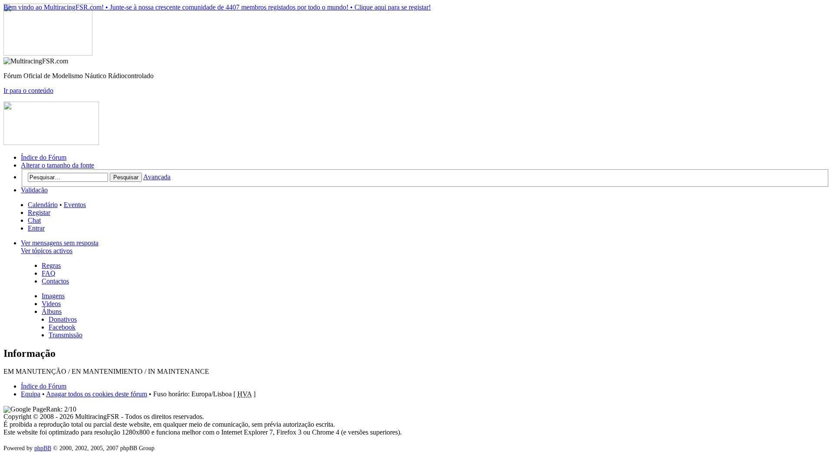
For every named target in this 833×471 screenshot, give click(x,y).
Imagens (53, 296)
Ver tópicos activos (46, 250)
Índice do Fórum (43, 157)
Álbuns (52, 311)
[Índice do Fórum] (47, 53)
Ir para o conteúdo (28, 90)
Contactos (55, 281)
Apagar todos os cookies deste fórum (96, 394)
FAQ (49, 273)
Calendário (43, 204)
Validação (34, 190)
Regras (51, 265)
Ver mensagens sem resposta (59, 243)
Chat (34, 220)
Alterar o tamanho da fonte (57, 165)
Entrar (36, 228)
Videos (51, 303)
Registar (39, 212)
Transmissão (65, 335)
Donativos (63, 319)
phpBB (42, 448)
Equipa (30, 394)
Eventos (75, 204)
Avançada (157, 177)
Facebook (62, 327)
